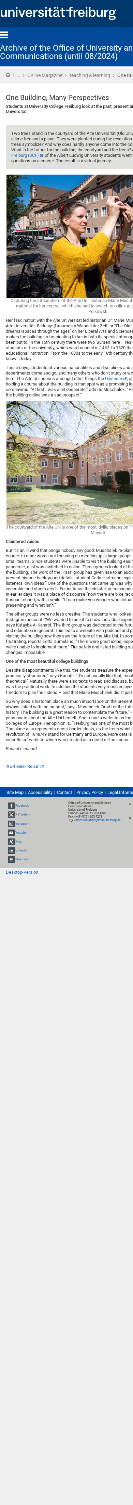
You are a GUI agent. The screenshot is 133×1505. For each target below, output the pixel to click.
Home (8, 74)
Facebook (22, 805)
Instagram (22, 823)
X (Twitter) (22, 814)
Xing (18, 841)
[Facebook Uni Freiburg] (11, 805)
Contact (64, 792)
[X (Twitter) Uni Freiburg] (11, 814)
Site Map (15, 792)
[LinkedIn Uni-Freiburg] (11, 850)
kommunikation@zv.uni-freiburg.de (97, 820)
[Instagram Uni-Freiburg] (11, 823)
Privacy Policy (89, 792)
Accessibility (40, 792)
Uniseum (113, 378)
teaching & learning (90, 75)
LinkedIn (21, 850)
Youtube (21, 832)
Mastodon (22, 859)
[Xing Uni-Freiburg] (11, 841)
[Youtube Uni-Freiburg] (11, 832)
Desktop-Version (22, 872)
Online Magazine (44, 75)
